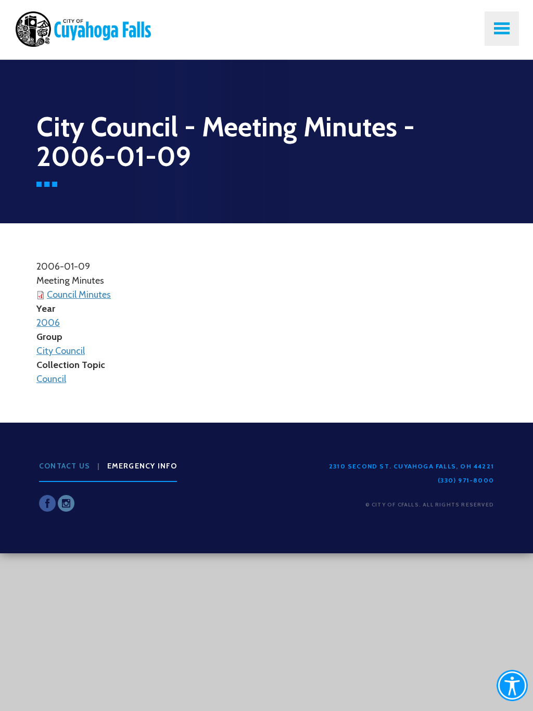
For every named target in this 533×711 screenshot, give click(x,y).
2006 (48, 322)
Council (51, 379)
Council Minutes (79, 294)
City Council (60, 351)
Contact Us (64, 466)
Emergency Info (142, 466)
